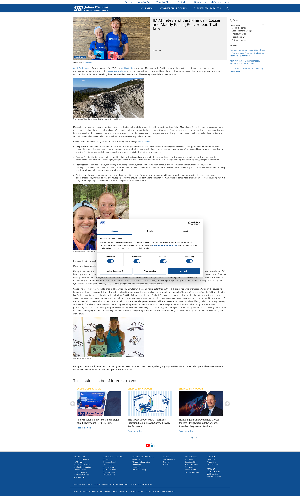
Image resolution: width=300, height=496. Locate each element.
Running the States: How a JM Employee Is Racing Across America (247, 51)
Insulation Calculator (82, 475)
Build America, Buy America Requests (214, 475)
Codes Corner (108, 464)
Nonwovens (136, 464)
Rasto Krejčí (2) (238, 37)
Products (106, 459)
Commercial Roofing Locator (82, 484)
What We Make (163, 2)
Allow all (183, 271)
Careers (128, 2)
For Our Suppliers (192, 472)
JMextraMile (80, 57)
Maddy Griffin (127, 68)
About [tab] (185, 231)
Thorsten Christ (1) (240, 34)
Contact (211, 456)
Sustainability (190, 462)
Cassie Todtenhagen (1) (242, 30)
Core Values (144, 141)
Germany (166, 462)
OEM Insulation (80, 470)
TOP (192, 438)
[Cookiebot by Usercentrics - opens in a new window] (190, 223)
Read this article (84, 427)
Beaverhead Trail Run (116, 71)
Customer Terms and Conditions (141, 484)
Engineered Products (143, 456)
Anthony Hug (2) (239, 40)
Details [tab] (150, 231)
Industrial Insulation (82, 464)
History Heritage (191, 464)
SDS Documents (80, 477)
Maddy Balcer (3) (239, 28)
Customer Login (221, 2)
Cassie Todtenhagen (82, 68)
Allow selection (150, 271)
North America (169, 459)
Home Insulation (80, 472)
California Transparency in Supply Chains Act (144, 491)
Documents (200, 2)
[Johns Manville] (91, 8)
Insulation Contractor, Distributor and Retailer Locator (111, 484)
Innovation (189, 459)
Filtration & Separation (141, 462)
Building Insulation (81, 459)
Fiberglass (136, 459)
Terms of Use (123, 491)
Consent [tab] (114, 231)
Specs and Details (109, 470)
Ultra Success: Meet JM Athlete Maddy (246, 68)
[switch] (136, 261)
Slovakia (166, 464)
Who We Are (144, 2)
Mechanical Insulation (82, 467)
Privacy (114, 491)
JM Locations (211, 462)
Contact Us (182, 2)
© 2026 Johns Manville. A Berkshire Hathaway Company (91, 491)
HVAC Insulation (80, 462)
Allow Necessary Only (116, 271)
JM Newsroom (190, 470)
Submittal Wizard (109, 472)
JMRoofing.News (109, 467)
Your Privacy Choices (167, 491)
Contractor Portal (109, 462)
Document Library (139, 470)
